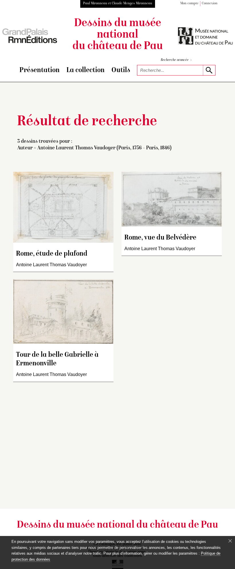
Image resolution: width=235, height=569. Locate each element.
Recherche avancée (176, 60)
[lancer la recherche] (209, 70)
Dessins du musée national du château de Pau (118, 35)
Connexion (210, 3)
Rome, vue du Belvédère (160, 238)
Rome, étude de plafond (51, 254)
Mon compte (189, 3)
